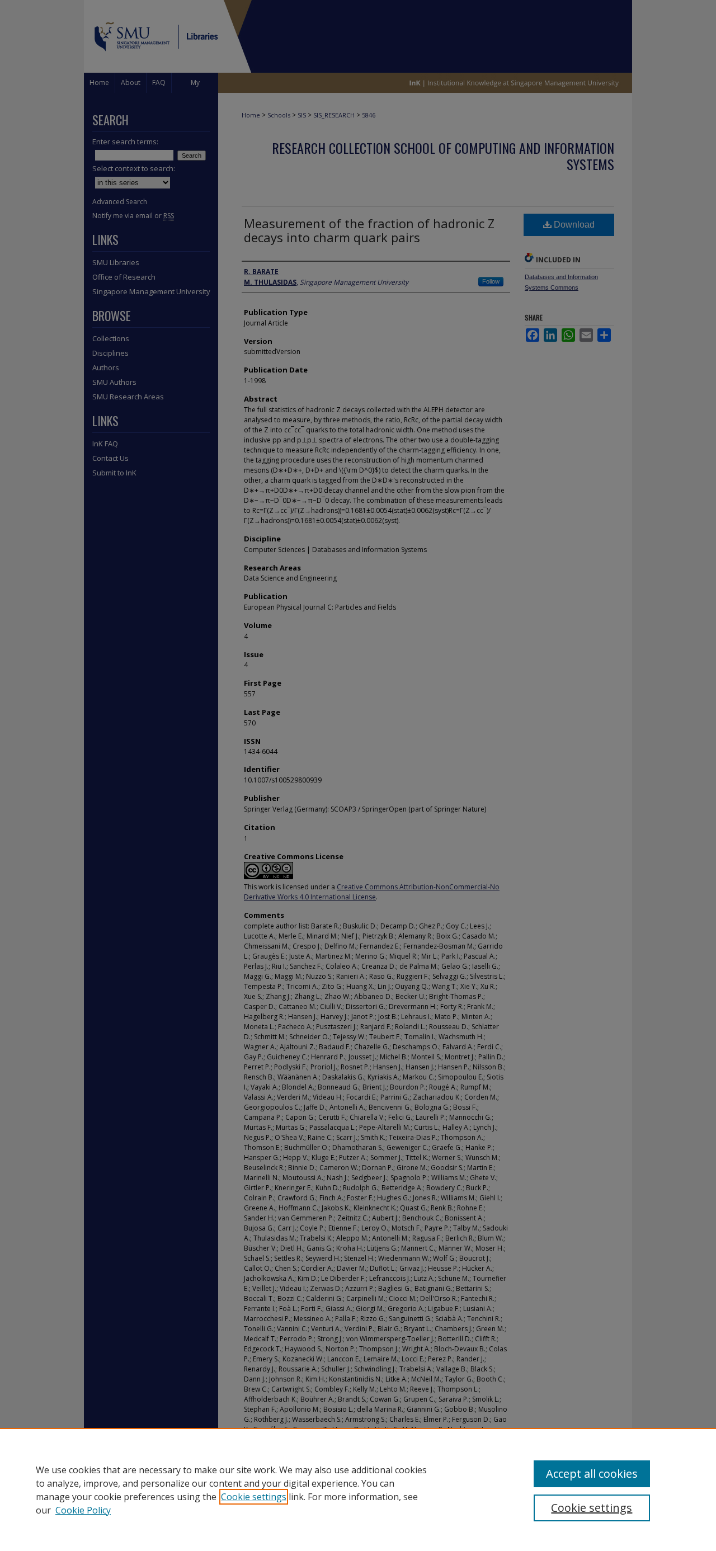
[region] (358, 1489)
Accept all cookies (592, 1473)
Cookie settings (253, 1497)
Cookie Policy (83, 1510)
